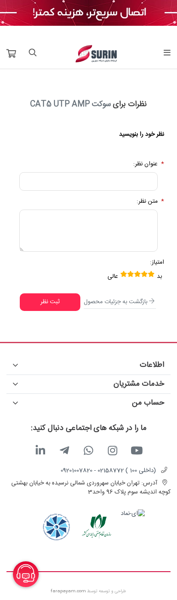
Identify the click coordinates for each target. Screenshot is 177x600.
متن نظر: (147, 201)
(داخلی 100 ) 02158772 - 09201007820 (108, 471)
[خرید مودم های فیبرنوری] (88, 13)
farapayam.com (68, 591)
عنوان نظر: (145, 164)
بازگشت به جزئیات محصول (115, 302)
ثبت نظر (50, 302)
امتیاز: (157, 262)
